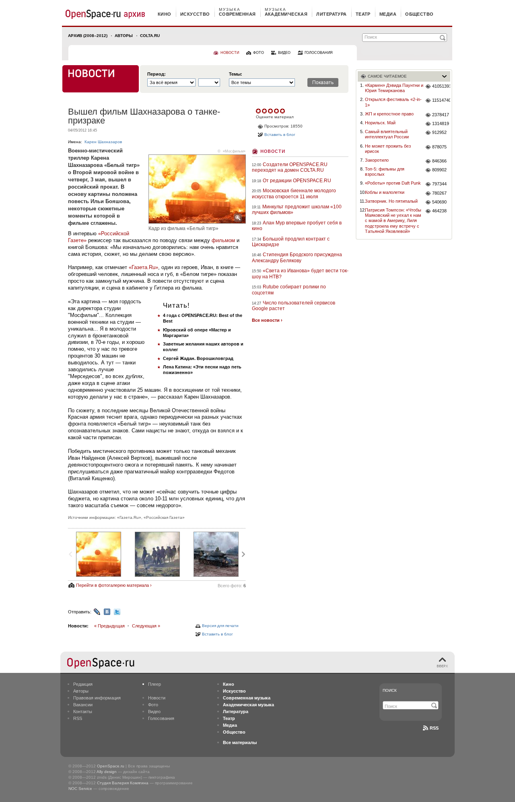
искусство (195, 14)
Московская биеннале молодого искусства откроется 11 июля (294, 193)
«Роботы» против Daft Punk (393, 183)
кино (164, 14)
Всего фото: (232, 585)
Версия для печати (220, 625)
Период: (156, 74)
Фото (153, 704)
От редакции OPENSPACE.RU (297, 180)
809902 (439, 169)
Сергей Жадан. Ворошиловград (198, 358)
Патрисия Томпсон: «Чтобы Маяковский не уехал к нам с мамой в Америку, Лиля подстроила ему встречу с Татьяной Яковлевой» (393, 221)
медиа (387, 14)
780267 (439, 193)
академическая (286, 14)
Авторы (124, 35)
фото (258, 53)
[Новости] (100, 79)
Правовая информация (97, 697)
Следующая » (146, 625)
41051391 (441, 86)
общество (419, 14)
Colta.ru (150, 35)
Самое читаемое (387, 76)
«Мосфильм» (234, 151)
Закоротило (377, 160)
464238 (439, 210)
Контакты (82, 711)
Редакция (83, 684)
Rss (434, 728)
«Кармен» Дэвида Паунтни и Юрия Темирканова (394, 88)
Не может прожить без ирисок (388, 149)
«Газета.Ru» (143, 267)
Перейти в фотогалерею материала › (114, 585)
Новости (272, 150)
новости (229, 53)
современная (237, 14)
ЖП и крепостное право (389, 113)
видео (284, 53)
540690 (439, 201)
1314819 (440, 123)
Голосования (161, 718)
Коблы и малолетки (384, 192)
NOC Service (80, 788)
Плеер (154, 684)
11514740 (441, 100)
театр (363, 14)
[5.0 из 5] (259, 111)
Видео (154, 711)
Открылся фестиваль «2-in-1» (393, 102)
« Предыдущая (109, 625)
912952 (439, 132)
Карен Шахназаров (103, 142)
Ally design (107, 771)
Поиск (390, 690)
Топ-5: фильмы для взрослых (384, 172)
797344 (439, 183)
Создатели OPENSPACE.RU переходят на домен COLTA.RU (290, 167)
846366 (439, 160)
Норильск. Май (380, 122)
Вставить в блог (217, 634)
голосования (319, 53)
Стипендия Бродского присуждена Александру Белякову (297, 257)
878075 (439, 146)
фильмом (223, 240)
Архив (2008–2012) (87, 35)
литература (331, 14)
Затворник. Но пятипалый (391, 201)
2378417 (440, 114)
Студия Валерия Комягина (122, 783)
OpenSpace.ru (110, 766)
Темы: (235, 74)
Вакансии (83, 704)
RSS (77, 718)
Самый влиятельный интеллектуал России (387, 134)
